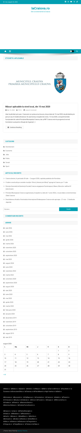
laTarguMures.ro (18, 424)
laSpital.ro (22, 389)
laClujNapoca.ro (28, 397)
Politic (8, 158)
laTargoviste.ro (32, 421)
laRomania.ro (7, 397)
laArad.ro (6, 416)
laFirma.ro (56, 389)
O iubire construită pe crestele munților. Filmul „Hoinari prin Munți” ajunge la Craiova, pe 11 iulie (37, 182)
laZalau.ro (35, 424)
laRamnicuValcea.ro (10, 405)
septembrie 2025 (11, 255)
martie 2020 (10, 306)
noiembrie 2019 (11, 322)
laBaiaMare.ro (23, 416)
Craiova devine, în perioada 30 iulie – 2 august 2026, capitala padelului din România (33, 178)
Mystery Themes (22, 431)
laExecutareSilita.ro (17, 391)
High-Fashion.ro (50, 391)
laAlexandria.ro (26, 413)
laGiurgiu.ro (50, 400)
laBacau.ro (13, 416)
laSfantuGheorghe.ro (25, 411)
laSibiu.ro (6, 421)
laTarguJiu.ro (8, 424)
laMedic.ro (14, 389)
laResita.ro (23, 419)
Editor (20, 110)
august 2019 (10, 333)
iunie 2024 (9, 267)
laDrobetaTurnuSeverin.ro (26, 405)
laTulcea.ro (28, 424)
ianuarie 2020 (10, 314)
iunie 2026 (9, 232)
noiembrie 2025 (11, 247)
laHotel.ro (29, 389)
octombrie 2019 (11, 325)
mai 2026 (9, 236)
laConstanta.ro (39, 397)
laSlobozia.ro (22, 421)
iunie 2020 (9, 294)
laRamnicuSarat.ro (26, 402)
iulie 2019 (9, 337)
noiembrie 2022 (11, 271)
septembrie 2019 (11, 329)
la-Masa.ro (36, 389)
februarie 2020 (11, 310)
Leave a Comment (30, 110)
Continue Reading (16, 127)
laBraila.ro (16, 419)
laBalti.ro (59, 391)
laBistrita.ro (32, 416)
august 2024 (10, 263)
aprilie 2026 (9, 240)
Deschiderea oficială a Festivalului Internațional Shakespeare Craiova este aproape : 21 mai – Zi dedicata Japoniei (40, 201)
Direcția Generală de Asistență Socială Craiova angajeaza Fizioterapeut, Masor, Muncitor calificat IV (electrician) (38, 187)
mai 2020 (9, 298)
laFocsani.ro (41, 400)
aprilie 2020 (9, 302)
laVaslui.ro (7, 413)
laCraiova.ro (40, 8)
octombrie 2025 (11, 251)
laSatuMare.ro (32, 419)
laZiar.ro (50, 389)
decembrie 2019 (11, 318)
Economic (9, 151)
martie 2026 (10, 244)
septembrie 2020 (11, 283)
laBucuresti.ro (17, 397)
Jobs (7, 154)
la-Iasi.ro (14, 411)
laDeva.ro (33, 400)
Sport (7, 166)
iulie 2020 (9, 290)
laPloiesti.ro (65, 397)
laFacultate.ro (65, 389)
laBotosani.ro (7, 419)
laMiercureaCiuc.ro (60, 400)
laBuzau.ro (17, 400)
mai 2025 (9, 259)
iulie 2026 (9, 228)
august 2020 (10, 286)
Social (8, 162)
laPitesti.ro (15, 402)
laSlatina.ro (14, 421)
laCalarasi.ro (25, 400)
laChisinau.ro (29, 391)
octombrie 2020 (11, 279)
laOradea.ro (7, 402)
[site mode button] (72, 51)
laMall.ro (44, 389)
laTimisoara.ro (8, 400)
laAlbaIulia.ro (15, 413)
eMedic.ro (6, 389)
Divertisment (10, 147)
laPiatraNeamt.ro (39, 391)
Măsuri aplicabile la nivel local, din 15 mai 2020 (27, 106)
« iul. (4, 374)
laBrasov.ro (7, 411)
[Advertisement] (40, 33)
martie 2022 (10, 275)
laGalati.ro (57, 397)
